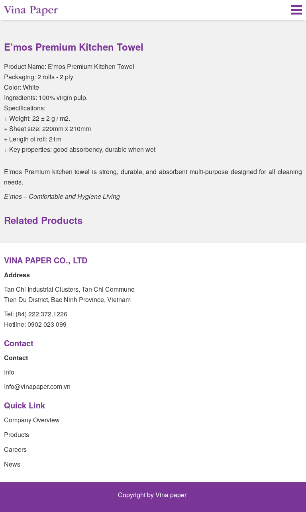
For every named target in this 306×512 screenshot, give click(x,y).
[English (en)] (275, 10)
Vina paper (171, 494)
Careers (15, 449)
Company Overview (32, 419)
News (12, 464)
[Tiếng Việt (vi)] (262, 10)
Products (16, 434)
